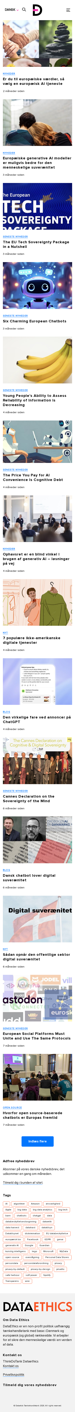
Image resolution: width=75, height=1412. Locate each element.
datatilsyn (47, 1228)
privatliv (60, 1269)
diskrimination (32, 1233)
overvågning (32, 1257)
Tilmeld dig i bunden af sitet (22, 1182)
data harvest (12, 1228)
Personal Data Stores (57, 1257)
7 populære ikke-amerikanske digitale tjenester (32, 640)
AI (6, 1204)
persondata (11, 1263)
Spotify (47, 1275)
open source (12, 1257)
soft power (31, 1275)
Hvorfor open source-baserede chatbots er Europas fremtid (32, 1115)
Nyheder (9, 74)
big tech (63, 1210)
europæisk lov (13, 1239)
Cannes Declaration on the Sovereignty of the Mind (29, 798)
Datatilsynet (12, 1233)
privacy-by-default (15, 1269)
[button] (12, 10)
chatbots (22, 1216)
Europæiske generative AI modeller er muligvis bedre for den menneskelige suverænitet (37, 163)
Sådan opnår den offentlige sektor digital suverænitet (36, 957)
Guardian (44, 1245)
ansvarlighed (53, 1204)
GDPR (47, 1239)
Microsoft (48, 1251)
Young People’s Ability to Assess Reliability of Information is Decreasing (35, 400)
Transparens (12, 1281)
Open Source (12, 1108)
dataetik (47, 1222)
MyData (64, 1251)
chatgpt (37, 1216)
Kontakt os (11, 1366)
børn (8, 1216)
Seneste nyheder (15, 237)
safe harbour (12, 1275)
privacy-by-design (40, 1269)
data (49, 1216)
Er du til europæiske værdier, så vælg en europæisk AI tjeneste (33, 81)
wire (27, 1281)
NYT (5, 633)
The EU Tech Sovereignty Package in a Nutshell (36, 244)
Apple (8, 1210)
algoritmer (19, 1204)
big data (22, 1210)
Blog (6, 712)
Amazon (35, 1204)
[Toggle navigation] (59, 10)
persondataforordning (36, 1263)
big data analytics (42, 1210)
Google (29, 1245)
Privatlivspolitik (13, 1374)
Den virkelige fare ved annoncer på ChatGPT (37, 719)
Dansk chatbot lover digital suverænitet (29, 877)
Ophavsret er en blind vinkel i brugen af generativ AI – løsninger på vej (36, 559)
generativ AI (12, 1245)
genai (60, 1239)
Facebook (32, 1239)
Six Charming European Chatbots (35, 321)
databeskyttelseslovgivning (20, 1222)
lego (34, 1251)
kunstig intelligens (15, 1251)
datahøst (30, 1228)
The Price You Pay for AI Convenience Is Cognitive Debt (33, 477)
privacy (58, 1263)
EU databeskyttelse (57, 1233)
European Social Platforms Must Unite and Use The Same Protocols (37, 1036)
